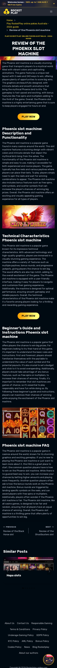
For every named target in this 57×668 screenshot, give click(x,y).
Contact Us (23, 623)
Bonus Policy (42, 641)
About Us (9, 623)
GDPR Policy (42, 635)
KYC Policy (13, 641)
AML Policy (27, 641)
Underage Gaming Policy (21, 635)
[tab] (23, 588)
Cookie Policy (14, 647)
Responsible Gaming (41, 623)
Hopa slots (14, 575)
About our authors (28, 653)
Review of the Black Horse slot (13, 531)
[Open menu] (51, 11)
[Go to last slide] (8, 571)
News (27, 647)
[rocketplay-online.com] (12, 11)
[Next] (49, 571)
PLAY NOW (28, 116)
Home (10, 20)
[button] (28, 3)
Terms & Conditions (20, 629)
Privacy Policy (40, 629)
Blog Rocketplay (41, 647)
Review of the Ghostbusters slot (44, 531)
